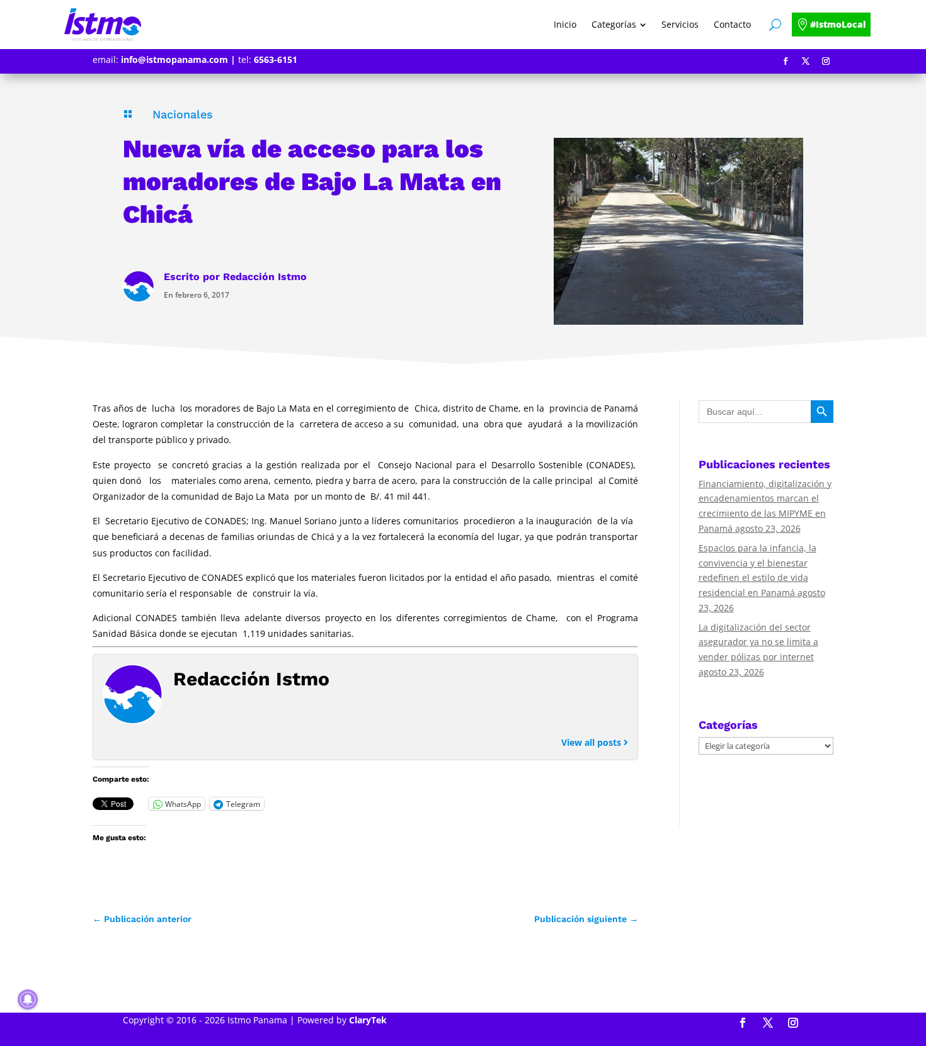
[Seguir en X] (805, 61)
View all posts (592, 742)
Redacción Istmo (265, 277)
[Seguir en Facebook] (785, 61)
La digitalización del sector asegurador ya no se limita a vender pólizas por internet (758, 642)
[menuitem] (565, 25)
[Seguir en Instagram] (825, 61)
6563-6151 (275, 59)
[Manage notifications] (28, 999)
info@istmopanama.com (174, 59)
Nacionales (182, 114)
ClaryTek (368, 1020)
